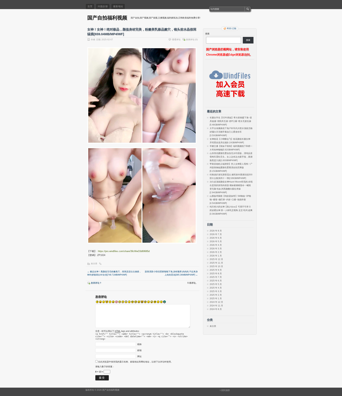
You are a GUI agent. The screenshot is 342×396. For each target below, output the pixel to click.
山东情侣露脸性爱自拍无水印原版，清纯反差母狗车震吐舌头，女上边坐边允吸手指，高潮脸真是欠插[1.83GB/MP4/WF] (231, 157)
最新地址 (118, 6)
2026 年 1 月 (216, 255)
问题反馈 (103, 6)
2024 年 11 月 (216, 305)
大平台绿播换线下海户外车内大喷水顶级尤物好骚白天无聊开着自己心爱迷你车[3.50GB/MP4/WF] (231, 132)
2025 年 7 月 (216, 277)
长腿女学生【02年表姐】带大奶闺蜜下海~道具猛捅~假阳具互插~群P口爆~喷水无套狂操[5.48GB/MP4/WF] (231, 121)
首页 (89, 6)
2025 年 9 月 (216, 270)
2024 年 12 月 (216, 302)
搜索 (207, 33)
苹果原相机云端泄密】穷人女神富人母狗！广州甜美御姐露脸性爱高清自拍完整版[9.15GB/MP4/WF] (231, 167)
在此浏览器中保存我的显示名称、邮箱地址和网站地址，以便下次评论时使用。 (135, 362)
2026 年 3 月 (216, 248)
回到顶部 (225, 390)
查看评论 (176, 39)
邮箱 (139, 350)
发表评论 (190, 39)
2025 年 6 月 (216, 280)
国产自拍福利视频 (107, 17)
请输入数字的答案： (105, 366)
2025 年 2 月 (216, 295)
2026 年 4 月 (216, 245)
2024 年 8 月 (216, 309)
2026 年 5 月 (216, 241)
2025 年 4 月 (216, 288)
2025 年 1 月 (216, 298)
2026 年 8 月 (216, 231)
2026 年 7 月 (216, 234)
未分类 (94, 263)
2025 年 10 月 (216, 266)
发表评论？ (96, 283)
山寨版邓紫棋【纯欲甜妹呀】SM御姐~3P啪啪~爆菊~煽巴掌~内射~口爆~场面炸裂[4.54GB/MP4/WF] (230, 199)
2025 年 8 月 (216, 273)
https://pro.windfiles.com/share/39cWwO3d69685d (124, 251)
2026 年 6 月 (216, 238)
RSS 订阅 (231, 28)
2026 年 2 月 (216, 252)
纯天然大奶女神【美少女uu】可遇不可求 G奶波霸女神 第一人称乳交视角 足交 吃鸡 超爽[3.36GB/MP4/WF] (231, 210)
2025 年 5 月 (216, 284)
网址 (139, 356)
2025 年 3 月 (216, 291)
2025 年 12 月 (216, 259)
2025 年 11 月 (216, 263)
